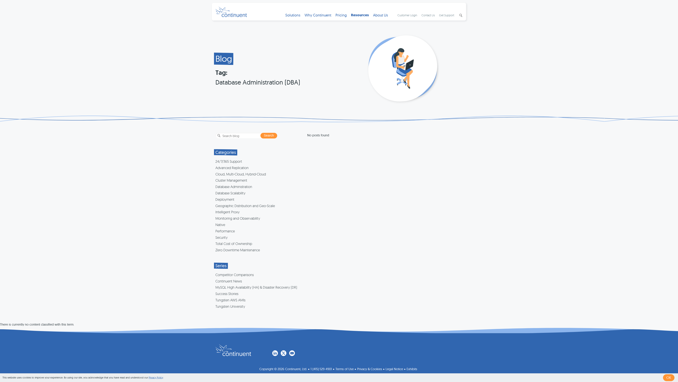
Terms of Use (344, 369)
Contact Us (428, 15)
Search (460, 15)
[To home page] (233, 350)
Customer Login (407, 15)
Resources (360, 15)
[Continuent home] (231, 11)
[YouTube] (292, 353)
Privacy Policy (156, 377)
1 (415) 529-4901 (321, 369)
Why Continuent (318, 15)
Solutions (292, 15)
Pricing (341, 15)
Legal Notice (394, 369)
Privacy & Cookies (369, 369)
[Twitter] (283, 353)
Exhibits (412, 369)
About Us (380, 15)
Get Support (446, 15)
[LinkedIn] (275, 353)
